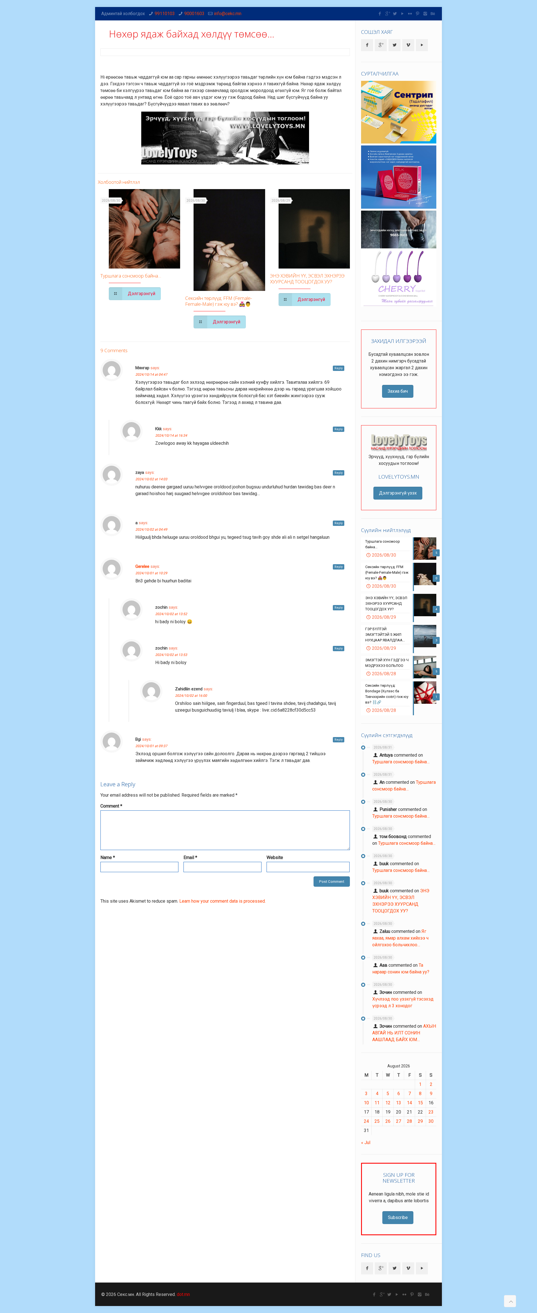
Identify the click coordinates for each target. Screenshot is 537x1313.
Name (107, 857)
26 (387, 1121)
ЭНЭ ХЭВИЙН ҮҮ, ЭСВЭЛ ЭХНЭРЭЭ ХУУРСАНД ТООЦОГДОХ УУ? (307, 278)
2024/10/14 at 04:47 (151, 375)
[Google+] (387, 13)
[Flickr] (410, 13)
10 (366, 1102)
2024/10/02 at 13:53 (171, 655)
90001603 (194, 13)
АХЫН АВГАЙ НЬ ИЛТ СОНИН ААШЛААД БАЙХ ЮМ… (404, 1032)
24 (366, 1121)
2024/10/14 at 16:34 (171, 435)
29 (420, 1121)
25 (377, 1121)
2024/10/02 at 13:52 (171, 614)
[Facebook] (380, 13)
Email (190, 857)
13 (398, 1102)
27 (398, 1121)
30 (431, 1121)
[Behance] (433, 13)
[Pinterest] (418, 13)
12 (387, 1102)
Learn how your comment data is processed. (222, 901)
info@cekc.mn (227, 13)
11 (377, 1102)
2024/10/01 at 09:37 (151, 746)
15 (420, 1102)
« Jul (365, 1142)
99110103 (165, 13)
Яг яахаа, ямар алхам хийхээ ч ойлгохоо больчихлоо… (400, 938)
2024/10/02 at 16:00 (191, 696)
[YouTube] (403, 13)
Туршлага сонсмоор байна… (130, 275)
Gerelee (142, 566)
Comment (111, 806)
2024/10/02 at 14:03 (151, 479)
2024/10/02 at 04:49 (151, 529)
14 (409, 1102)
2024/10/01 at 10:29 (151, 573)
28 (409, 1121)
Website (275, 857)
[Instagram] (425, 13)
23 (431, 1112)
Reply (339, 368)
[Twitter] (395, 13)
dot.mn (183, 1294)
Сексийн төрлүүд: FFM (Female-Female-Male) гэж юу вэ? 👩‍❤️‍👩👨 (218, 301)
